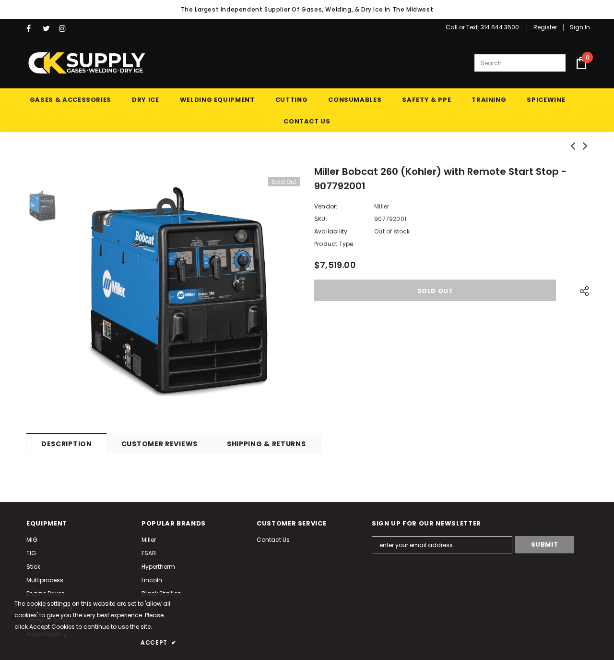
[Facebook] (32, 29)
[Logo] (86, 63)
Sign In (580, 27)
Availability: (331, 231)
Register (545, 27)
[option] (185, 292)
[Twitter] (49, 29)
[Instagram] (65, 29)
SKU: (320, 219)
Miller (381, 206)
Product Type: (334, 244)
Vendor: (325, 206)
